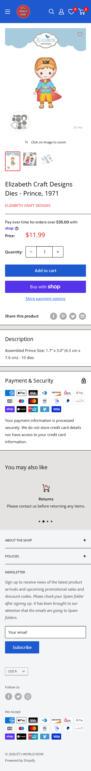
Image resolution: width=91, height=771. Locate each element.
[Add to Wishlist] (80, 34)
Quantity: (13, 251)
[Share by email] (82, 316)
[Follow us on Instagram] (27, 696)
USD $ (12, 671)
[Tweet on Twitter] (72, 316)
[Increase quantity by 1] (58, 252)
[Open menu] (7, 12)
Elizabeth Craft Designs (28, 205)
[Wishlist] (71, 11)
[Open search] (51, 11)
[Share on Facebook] (53, 316)
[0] (82, 12)
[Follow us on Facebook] (8, 696)
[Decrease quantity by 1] (31, 252)
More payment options (45, 298)
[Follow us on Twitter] (18, 696)
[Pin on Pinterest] (63, 316)
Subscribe (22, 647)
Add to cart (45, 270)
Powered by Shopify (20, 760)
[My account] (61, 11)
